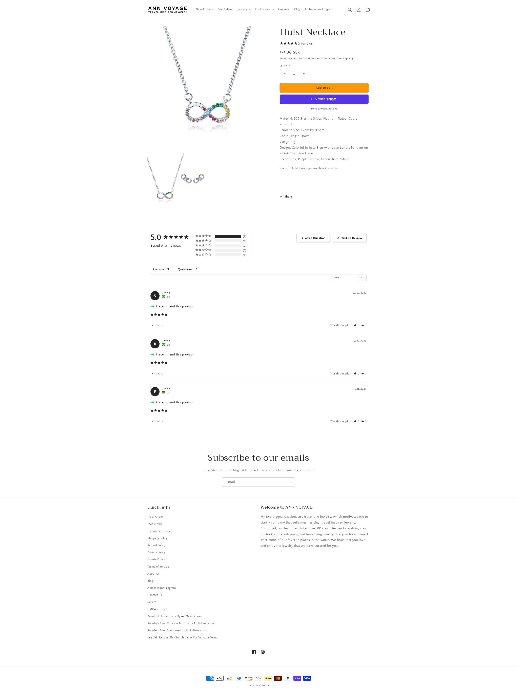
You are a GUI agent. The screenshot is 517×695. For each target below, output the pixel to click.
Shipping (347, 58)
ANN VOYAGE (262, 686)
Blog (150, 580)
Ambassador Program (161, 588)
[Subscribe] (290, 482)
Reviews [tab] (158, 269)
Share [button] (288, 196)
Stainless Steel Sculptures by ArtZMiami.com (176, 630)
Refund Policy (156, 545)
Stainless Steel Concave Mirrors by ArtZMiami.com (180, 623)
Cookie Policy (156, 559)
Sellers (151, 602)
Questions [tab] (185, 269)
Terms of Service (158, 566)
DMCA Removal (157, 609)
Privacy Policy (156, 552)
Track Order (155, 516)
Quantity (285, 65)
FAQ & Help (155, 524)
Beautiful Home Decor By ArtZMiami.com (174, 616)
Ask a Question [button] (315, 238)
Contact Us (154, 595)
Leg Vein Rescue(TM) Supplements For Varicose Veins (182, 637)
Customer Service (159, 531)
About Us (153, 573)
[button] (244, 9)
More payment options (324, 108)
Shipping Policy (157, 538)
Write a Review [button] (352, 238)
